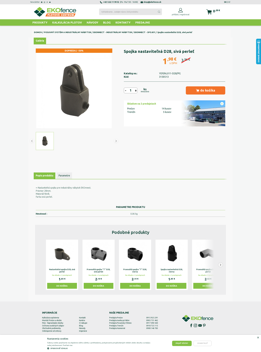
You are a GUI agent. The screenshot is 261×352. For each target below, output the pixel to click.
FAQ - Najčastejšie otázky (52, 323)
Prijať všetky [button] (182, 343)
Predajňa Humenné (117, 328)
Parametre (64, 175)
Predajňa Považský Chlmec (120, 323)
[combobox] (130, 12)
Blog (107, 22)
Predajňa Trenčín (116, 326)
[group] (62, 265)
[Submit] (159, 12)
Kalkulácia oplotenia (50, 318)
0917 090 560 (152, 323)
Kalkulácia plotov (67, 22)
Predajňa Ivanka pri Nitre (119, 320)
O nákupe (83, 323)
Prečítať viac (68, 345)
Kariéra (82, 320)
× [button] (258, 338)
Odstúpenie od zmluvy (51, 331)
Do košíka (62, 286)
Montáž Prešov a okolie (52, 320)
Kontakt (82, 318)
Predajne (142, 22)
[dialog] (130, 343)
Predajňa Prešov (116, 318)
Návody (92, 22)
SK (225, 2)
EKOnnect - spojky (144, 32)
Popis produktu (44, 175)
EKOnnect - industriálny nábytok (112, 32)
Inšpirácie (83, 331)
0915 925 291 (152, 318)
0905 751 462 (152, 320)
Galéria (40, 40)
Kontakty (122, 22)
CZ (229, 2)
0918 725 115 (152, 326)
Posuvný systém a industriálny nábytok (67, 32)
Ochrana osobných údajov (53, 326)
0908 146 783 (152, 328)
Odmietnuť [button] (202, 343)
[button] (40, 265)
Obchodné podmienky (51, 328)
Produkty (39, 22)
